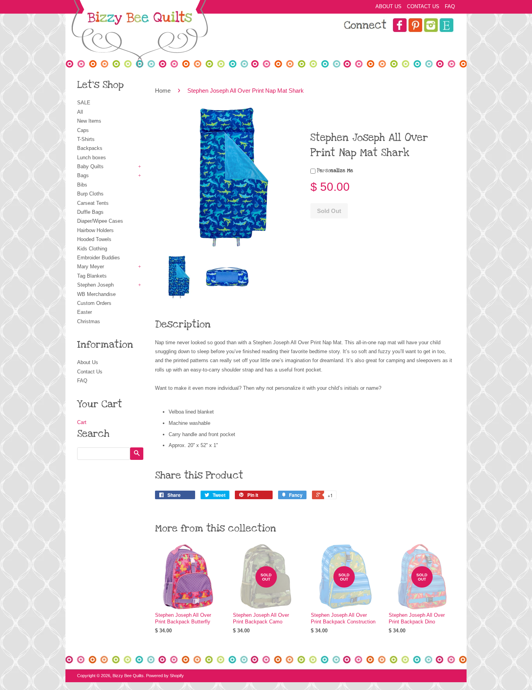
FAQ (450, 6)
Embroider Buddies (98, 258)
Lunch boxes (91, 157)
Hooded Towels (94, 239)
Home (163, 90)
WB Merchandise (96, 294)
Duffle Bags (90, 212)
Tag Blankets (92, 276)
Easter (84, 312)
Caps (83, 130)
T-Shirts (86, 139)
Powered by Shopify (165, 675)
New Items (89, 121)
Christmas (88, 321)
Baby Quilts (90, 166)
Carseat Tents (93, 203)
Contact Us (423, 6)
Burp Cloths (90, 194)
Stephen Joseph (95, 285)
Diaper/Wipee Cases (100, 221)
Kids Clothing (92, 249)
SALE (83, 103)
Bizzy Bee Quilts (128, 675)
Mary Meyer (90, 266)
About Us (388, 6)
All (80, 112)
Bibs (82, 185)
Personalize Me (334, 170)
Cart (81, 422)
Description (183, 324)
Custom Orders (94, 303)
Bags (83, 175)
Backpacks (89, 148)
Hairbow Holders (95, 230)
